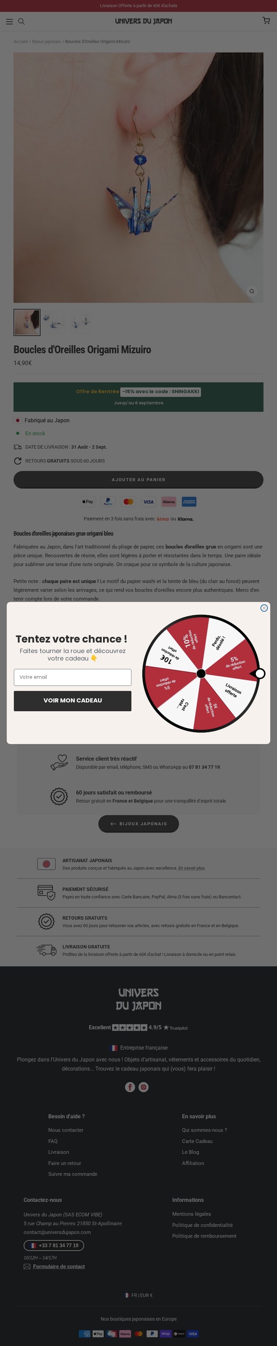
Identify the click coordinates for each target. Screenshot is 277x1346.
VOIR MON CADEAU (73, 701)
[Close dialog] (264, 608)
